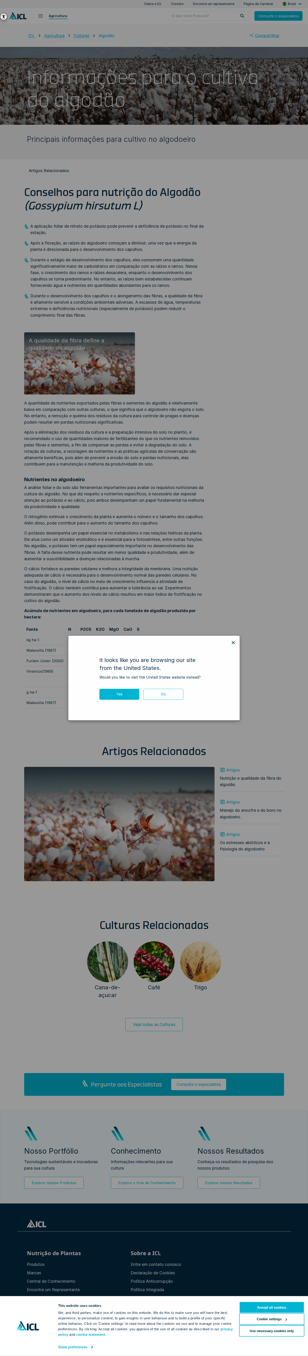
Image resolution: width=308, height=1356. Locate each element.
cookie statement (90, 1334)
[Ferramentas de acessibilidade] (3, 16)
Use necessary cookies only (272, 1331)
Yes (119, 694)
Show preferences (73, 1347)
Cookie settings (269, 1319)
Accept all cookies (271, 1307)
